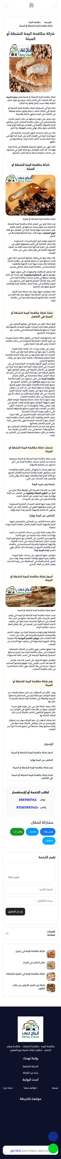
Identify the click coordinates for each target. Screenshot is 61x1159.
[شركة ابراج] (31, 5)
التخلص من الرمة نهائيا (41, 760)
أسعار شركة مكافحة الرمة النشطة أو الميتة (32, 752)
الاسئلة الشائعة (30, 1066)
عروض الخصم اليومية (29, 638)
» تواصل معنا (30, 1088)
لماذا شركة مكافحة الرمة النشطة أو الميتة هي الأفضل (32, 776)
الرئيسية (56, 1088)
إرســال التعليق (15, 911)
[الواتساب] (53, 1148)
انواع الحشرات (48, 233)
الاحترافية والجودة (33, 274)
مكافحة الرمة (48, 378)
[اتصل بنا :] (53, 1136)
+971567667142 (27, 807)
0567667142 (28, 799)
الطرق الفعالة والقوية (37, 493)
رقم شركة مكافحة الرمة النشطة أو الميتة (33, 767)
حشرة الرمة (12, 97)
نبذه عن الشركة (30, 1072)
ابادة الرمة (44, 550)
